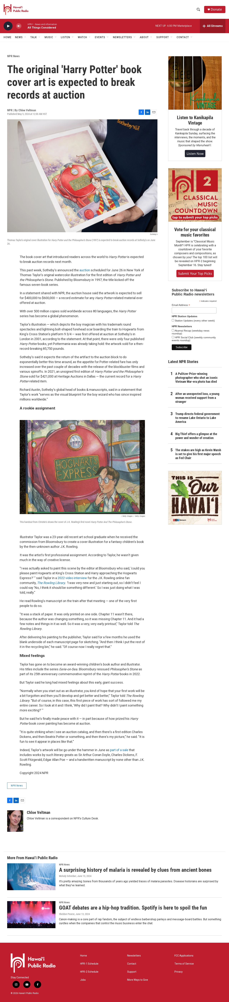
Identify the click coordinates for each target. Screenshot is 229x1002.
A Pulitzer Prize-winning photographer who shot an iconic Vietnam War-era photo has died (196, 377)
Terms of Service (184, 963)
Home (7, 37)
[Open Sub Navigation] (25, 37)
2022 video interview (72, 578)
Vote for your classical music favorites (195, 232)
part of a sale (119, 750)
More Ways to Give (137, 980)
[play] (8, 26)
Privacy (178, 971)
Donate (216, 9)
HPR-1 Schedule (89, 963)
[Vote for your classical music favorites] (195, 195)
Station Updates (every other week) (194, 320)
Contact (131, 963)
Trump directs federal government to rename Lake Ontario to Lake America (197, 418)
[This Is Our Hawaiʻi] (195, 497)
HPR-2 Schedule (89, 971)
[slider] (24, 26)
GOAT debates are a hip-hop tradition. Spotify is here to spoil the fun (133, 908)
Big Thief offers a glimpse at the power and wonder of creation (196, 436)
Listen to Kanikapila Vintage (195, 120)
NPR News (13, 56)
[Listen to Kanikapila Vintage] (195, 83)
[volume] (19, 26)
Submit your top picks (195, 273)
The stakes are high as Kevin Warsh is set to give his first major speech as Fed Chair (198, 454)
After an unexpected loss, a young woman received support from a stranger (197, 398)
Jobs (83, 980)
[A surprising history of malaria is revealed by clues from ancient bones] (31, 876)
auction (84, 270)
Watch (82, 37)
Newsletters (134, 955)
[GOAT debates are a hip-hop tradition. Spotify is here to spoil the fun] (31, 914)
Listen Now (195, 153)
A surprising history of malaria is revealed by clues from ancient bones (135, 870)
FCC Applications (183, 955)
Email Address (181, 305)
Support (131, 971)
